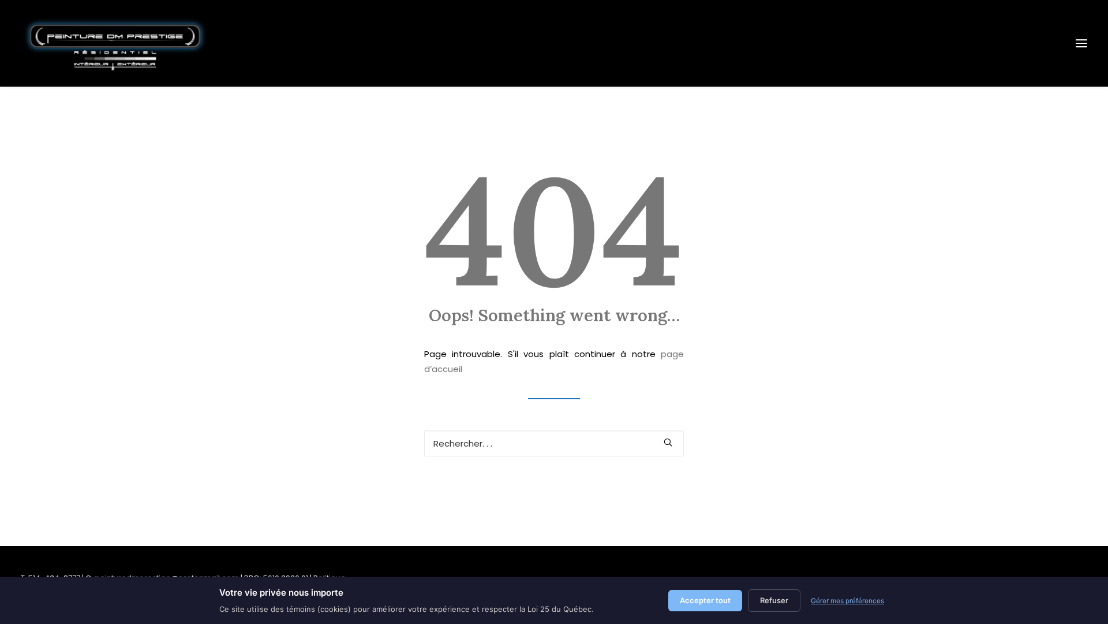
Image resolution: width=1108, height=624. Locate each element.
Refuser (774, 600)
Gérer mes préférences (847, 600)
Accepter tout (705, 600)
